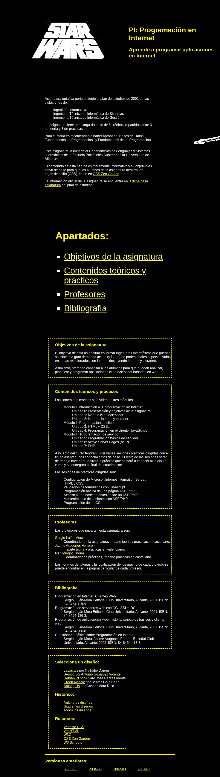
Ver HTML (71, 731)
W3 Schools (73, 742)
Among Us (72, 686)
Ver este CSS (74, 727)
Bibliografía (85, 308)
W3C (67, 735)
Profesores (84, 294)
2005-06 (71, 769)
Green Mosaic (74, 682)
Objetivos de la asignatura (113, 256)
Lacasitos (71, 670)
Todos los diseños (77, 710)
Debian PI (71, 678)
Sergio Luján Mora (69, 538)
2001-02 (144, 769)
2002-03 (119, 769)
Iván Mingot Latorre (69, 553)
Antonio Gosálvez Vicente (101, 674)
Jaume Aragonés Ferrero (74, 545)
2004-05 (95, 769)
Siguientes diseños (78, 706)
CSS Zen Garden (106, 174)
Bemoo (69, 674)
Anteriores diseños (78, 702)
